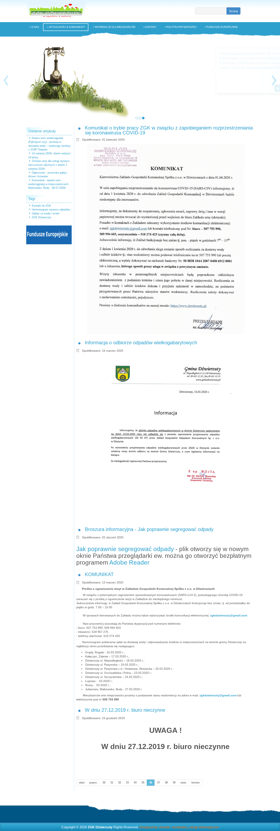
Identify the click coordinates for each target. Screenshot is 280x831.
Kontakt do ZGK (41, 205)
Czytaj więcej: (213, 88)
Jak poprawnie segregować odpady (125, 549)
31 (111, 782)
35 (142, 782)
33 (127, 782)
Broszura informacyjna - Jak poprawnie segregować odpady (149, 529)
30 (103, 782)
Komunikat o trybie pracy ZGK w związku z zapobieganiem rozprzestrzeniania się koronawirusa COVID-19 (169, 130)
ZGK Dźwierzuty (41, 217)
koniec (195, 782)
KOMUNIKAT (99, 574)
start (81, 782)
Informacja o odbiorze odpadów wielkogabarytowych (141, 342)
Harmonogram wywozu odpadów (51, 209)
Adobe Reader (129, 562)
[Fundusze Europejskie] (49, 234)
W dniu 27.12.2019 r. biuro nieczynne (125, 710)
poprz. (93, 782)
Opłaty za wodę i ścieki (45, 213)
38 (166, 782)
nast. (183, 782)
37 (158, 782)
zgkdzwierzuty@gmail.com (228, 615)
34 (135, 782)
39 (174, 782)
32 (119, 782)
